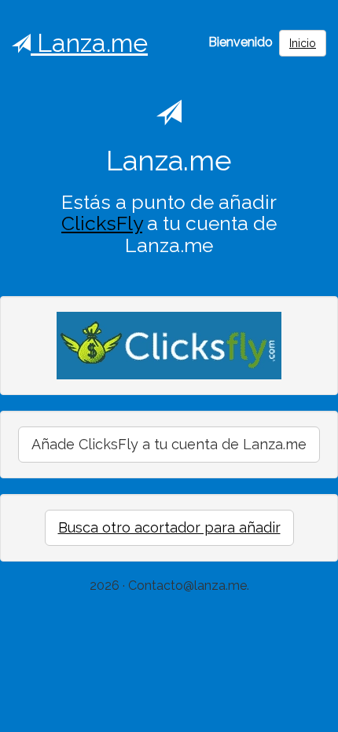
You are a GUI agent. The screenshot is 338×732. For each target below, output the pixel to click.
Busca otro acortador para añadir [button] (169, 527)
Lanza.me (89, 42)
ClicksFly (101, 223)
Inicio (302, 43)
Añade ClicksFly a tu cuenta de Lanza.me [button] (169, 444)
